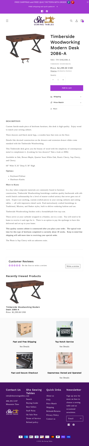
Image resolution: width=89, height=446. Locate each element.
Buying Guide (32, 403)
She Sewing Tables (47, 441)
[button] (7, 20)
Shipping (53, 71)
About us (50, 396)
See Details (24, 346)
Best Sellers (31, 407)
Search (29, 399)
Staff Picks (30, 411)
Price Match (51, 403)
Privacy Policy (52, 415)
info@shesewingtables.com (17, 396)
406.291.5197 (12, 401)
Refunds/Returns (53, 411)
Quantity (53, 75)
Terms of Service (33, 418)
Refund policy (32, 422)
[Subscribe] (80, 418)
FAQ (48, 399)
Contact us (50, 419)
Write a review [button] (73, 266)
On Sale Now (32, 414)
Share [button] (55, 109)
